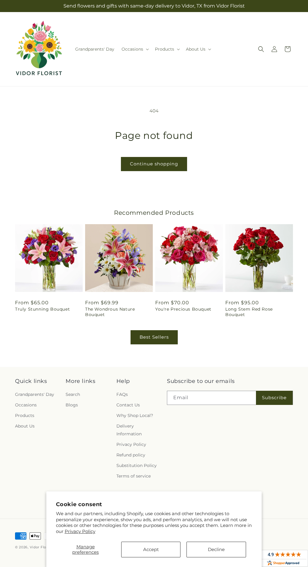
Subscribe (274, 397)
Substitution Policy (136, 465)
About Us (25, 426)
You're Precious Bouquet (183, 309)
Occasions (26, 405)
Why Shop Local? (134, 415)
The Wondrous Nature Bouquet (110, 311)
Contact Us (128, 405)
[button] (134, 49)
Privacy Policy (80, 531)
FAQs (122, 394)
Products (24, 415)
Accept (151, 549)
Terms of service (133, 476)
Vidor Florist (41, 547)
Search (73, 394)
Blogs (72, 405)
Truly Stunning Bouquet (42, 309)
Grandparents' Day (34, 394)
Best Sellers (154, 337)
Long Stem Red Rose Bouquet (249, 311)
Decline (216, 549)
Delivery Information (129, 429)
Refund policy (130, 455)
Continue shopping (154, 164)
